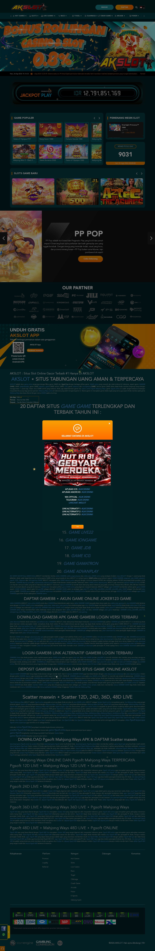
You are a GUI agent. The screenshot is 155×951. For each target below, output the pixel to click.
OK (77, 527)
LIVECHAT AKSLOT (77, 503)
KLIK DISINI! (84, 489)
